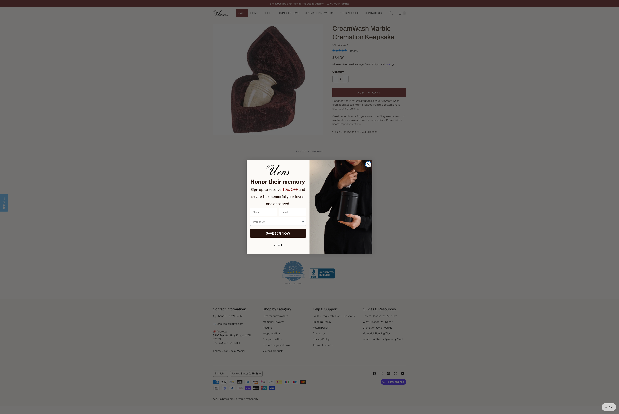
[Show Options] (303, 222)
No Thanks (278, 244)
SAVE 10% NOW (278, 233)
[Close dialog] (368, 164)
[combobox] (277, 222)
